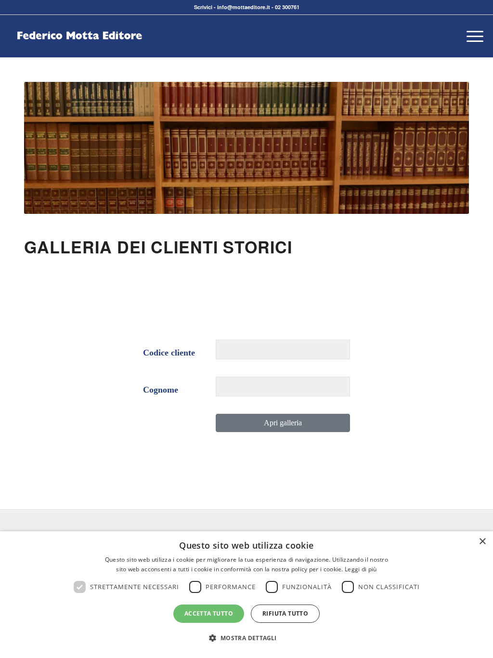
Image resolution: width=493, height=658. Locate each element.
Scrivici (203, 7)
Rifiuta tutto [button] (285, 613)
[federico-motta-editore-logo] (79, 50)
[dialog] (246, 594)
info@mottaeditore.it (243, 7)
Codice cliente (169, 352)
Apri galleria (283, 423)
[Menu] (471, 36)
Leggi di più (361, 569)
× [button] (482, 541)
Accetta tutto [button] (208, 613)
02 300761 (287, 7)
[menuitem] (471, 36)
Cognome (160, 390)
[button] (246, 638)
